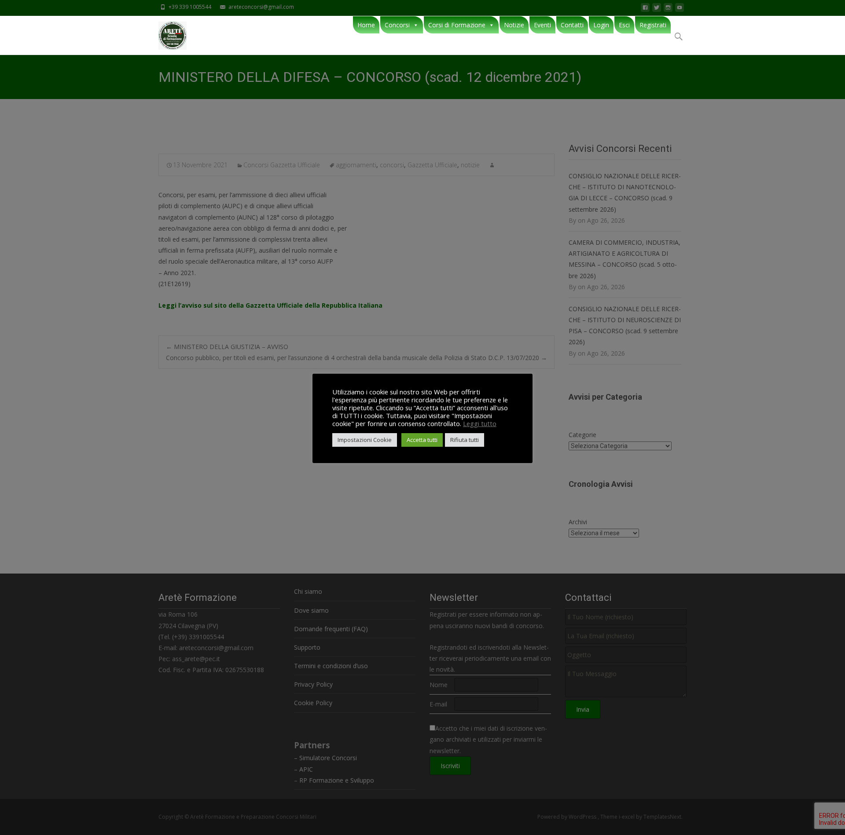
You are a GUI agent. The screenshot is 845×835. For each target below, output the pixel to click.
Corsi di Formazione (456, 25)
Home (366, 25)
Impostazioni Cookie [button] (365, 440)
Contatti (572, 25)
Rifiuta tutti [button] (464, 440)
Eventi (542, 25)
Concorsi (397, 25)
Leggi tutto (479, 423)
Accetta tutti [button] (422, 440)
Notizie (514, 25)
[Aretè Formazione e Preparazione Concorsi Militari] (165, 33)
